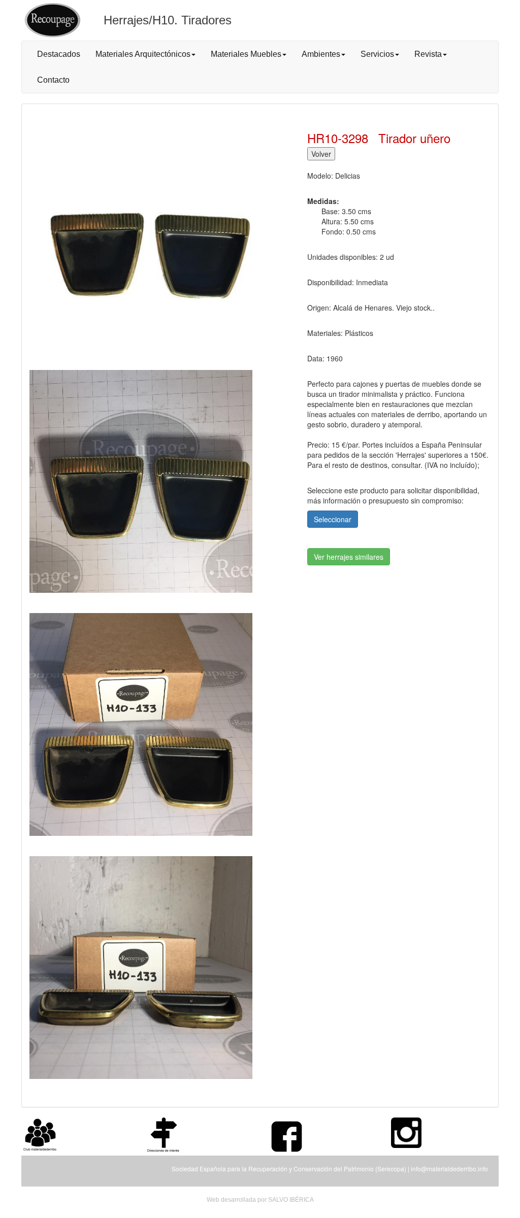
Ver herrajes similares (348, 557)
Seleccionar (332, 519)
